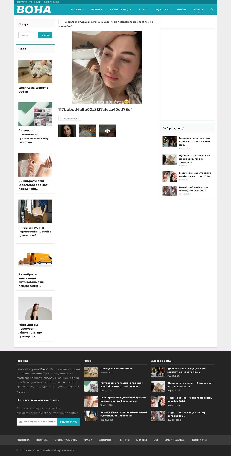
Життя (181, 9)
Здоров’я (162, 9)
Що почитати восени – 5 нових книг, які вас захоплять (194, 159)
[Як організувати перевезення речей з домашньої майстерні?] (35, 211)
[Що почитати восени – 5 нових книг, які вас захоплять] (170, 159)
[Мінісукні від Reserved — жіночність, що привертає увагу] (35, 308)
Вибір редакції (51, 2)
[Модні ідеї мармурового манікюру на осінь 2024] (170, 176)
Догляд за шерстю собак (116, 368)
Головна (77, 9)
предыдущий (70, 118)
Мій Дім (141, 439)
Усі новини (35, 2)
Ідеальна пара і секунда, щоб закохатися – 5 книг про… (195, 141)
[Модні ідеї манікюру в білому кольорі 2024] (170, 191)
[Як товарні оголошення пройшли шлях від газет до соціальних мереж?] (35, 114)
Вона (43, 369)
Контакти (22, 2)
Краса (143, 9)
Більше (199, 9)
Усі (156, 439)
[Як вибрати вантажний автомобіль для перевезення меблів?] (35, 258)
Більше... (22, 392)
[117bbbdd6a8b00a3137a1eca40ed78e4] (67, 131)
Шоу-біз (96, 9)
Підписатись (68, 421)
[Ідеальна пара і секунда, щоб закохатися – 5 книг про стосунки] (170, 141)
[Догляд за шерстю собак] (35, 71)
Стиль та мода (120, 9)
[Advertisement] (188, 52)
